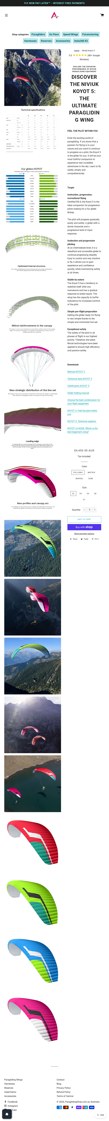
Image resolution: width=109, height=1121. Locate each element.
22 (73, 493)
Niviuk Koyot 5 (88, 50)
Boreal (79, 478)
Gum (90, 478)
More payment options (84, 534)
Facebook (12, 1101)
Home (76, 50)
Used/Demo (10, 1092)
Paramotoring (90, 34)
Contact (60, 1079)
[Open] (7, 1114)
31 (84, 500)
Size (84, 487)
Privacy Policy (64, 1088)
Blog (59, 1083)
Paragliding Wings (13, 1079)
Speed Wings (70, 34)
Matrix (91, 472)
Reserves (46, 40)
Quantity (76, 509)
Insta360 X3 (81, 40)
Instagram (12, 1106)
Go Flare (54, 34)
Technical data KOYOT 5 (79, 378)
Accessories (63, 40)
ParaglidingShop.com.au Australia (82, 1101)
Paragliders (38, 34)
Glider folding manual (78, 393)
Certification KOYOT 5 (78, 386)
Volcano (78, 472)
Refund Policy (64, 1092)
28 (95, 493)
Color (84, 466)
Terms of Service (65, 1096)
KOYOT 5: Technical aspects (81, 421)
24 (80, 493)
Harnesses (30, 40)
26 (88, 493)
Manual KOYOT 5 (76, 371)
